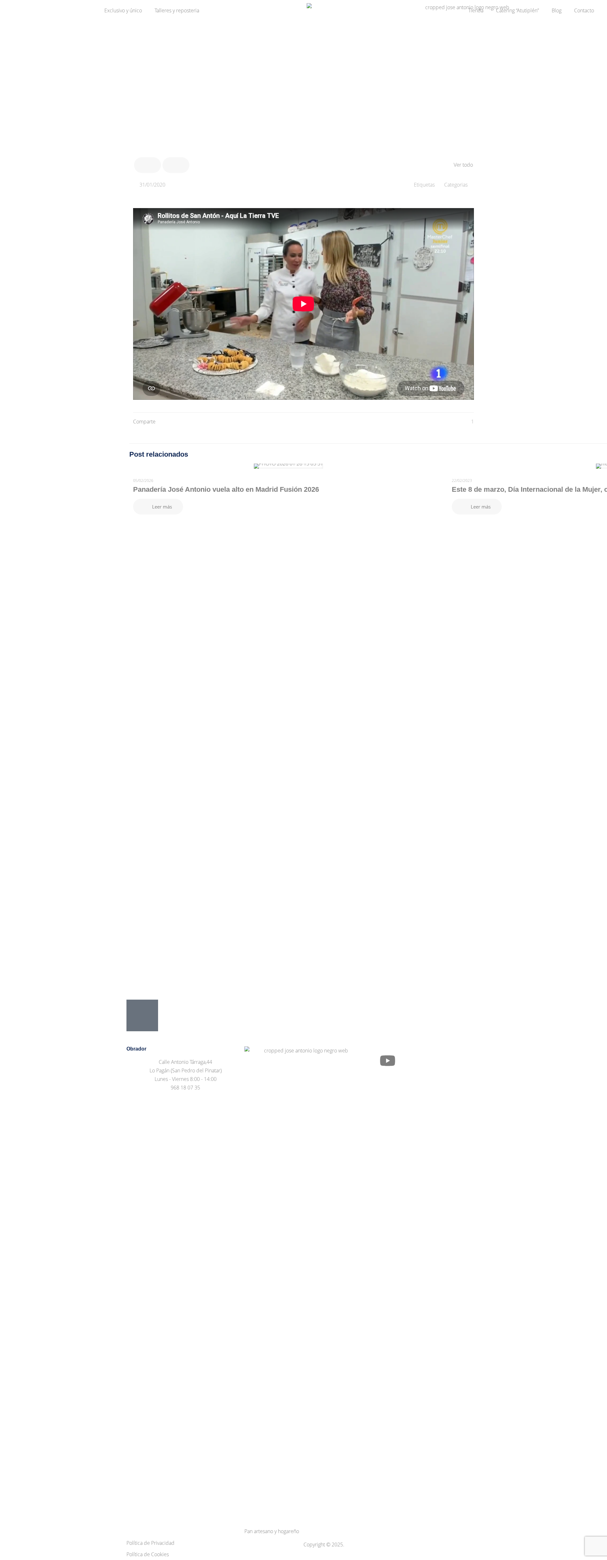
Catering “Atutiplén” (517, 10)
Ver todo (463, 164)
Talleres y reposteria (177, 10)
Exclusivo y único (123, 10)
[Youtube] (387, 1061)
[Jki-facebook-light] (370, 1061)
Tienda (475, 10)
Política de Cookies (147, 1554)
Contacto (584, 10)
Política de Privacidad (150, 1542)
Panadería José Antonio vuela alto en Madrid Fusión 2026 (226, 489)
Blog (556, 10)
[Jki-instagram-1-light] (405, 1061)
